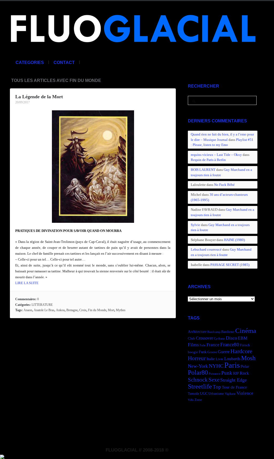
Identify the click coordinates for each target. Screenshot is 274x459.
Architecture (197, 332)
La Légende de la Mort (39, 96)
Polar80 (198, 372)
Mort (111, 310)
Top (217, 387)
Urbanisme (216, 394)
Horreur (197, 358)
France (213, 344)
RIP (236, 373)
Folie (203, 345)
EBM (242, 338)
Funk (203, 352)
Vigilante (230, 393)
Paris (232, 365)
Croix (82, 310)
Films (193, 344)
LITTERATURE (42, 305)
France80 (229, 344)
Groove (212, 352)
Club (191, 338)
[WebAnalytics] (2, 456)
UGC (204, 393)
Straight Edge (233, 380)
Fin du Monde (97, 310)
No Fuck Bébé (224, 185)
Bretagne (72, 310)
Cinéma (245, 330)
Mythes (120, 310)
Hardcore (241, 351)
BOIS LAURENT (203, 170)
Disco (231, 338)
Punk (226, 373)
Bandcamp (213, 331)
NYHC (216, 366)
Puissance (214, 373)
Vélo (191, 399)
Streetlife (200, 386)
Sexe (213, 380)
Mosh (248, 358)
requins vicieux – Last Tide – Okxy (216, 155)
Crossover (204, 338)
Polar (245, 366)
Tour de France (234, 387)
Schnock (198, 380)
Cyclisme (219, 338)
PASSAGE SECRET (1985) (229, 265)
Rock (244, 373)
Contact (64, 62)
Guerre (224, 351)
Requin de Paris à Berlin (208, 160)
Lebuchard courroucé (206, 249)
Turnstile (193, 394)
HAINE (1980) (234, 240)
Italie (211, 358)
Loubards (232, 358)
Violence (245, 393)
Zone (198, 400)
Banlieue (227, 332)
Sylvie (195, 225)
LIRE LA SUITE (27, 283)
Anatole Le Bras (44, 310)
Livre (219, 359)
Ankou (60, 310)
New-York (198, 366)
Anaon (28, 310)
